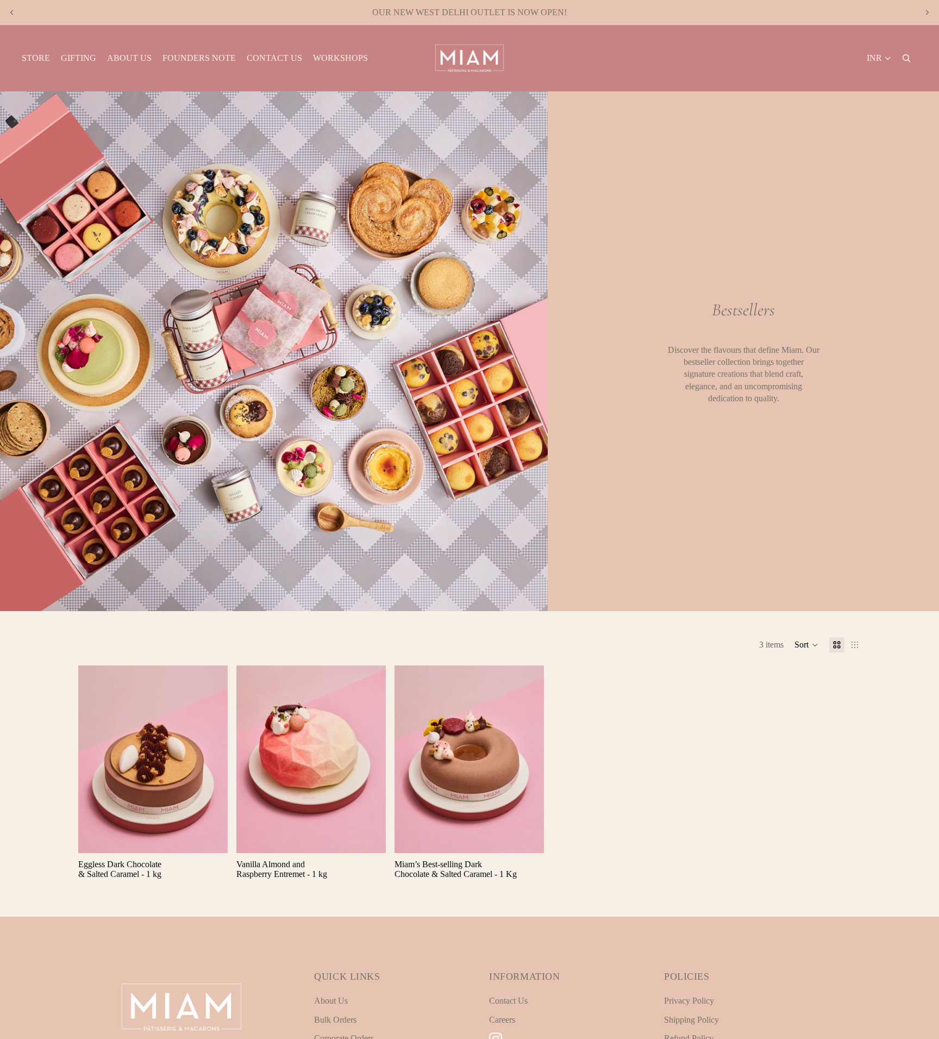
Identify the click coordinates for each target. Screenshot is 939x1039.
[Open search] (906, 58)
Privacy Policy (689, 1000)
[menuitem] (36, 58)
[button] (806, 645)
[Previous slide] (12, 12)
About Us (331, 1000)
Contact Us (508, 1000)
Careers (502, 1019)
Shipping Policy (691, 1019)
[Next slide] (927, 12)
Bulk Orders (335, 1019)
